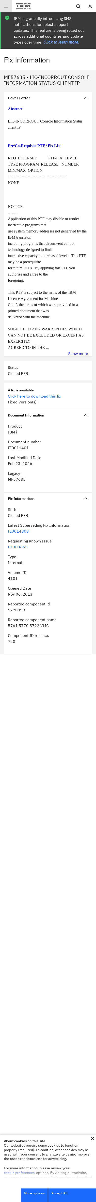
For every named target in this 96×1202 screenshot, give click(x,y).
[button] (92, 1138)
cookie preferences (19, 1173)
